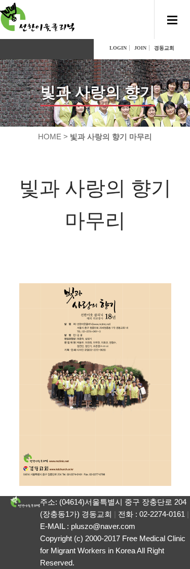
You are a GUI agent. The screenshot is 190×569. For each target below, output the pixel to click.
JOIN (140, 48)
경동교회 (164, 48)
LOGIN (118, 48)
